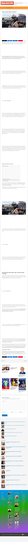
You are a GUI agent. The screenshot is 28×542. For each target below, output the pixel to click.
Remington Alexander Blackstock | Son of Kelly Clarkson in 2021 (22, 376)
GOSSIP (12, 13)
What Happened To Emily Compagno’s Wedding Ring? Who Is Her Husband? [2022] (13, 388)
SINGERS (23, 497)
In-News (15, 13)
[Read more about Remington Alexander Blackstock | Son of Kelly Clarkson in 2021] (22, 370)
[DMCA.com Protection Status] (24, 534)
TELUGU (23, 503)
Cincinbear (6, 244)
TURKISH (23, 502)
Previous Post (3, 360)
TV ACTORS (23, 501)
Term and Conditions (3, 499)
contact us (2, 496)
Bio (10, 13)
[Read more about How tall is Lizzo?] (5, 383)
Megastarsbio (7, 534)
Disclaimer (2, 497)
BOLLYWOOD (24, 496)
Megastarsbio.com (20, 2)
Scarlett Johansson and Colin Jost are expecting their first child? (5, 372)
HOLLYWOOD (24, 498)
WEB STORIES (23, 513)
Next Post (25, 360)
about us (2, 495)
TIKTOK (23, 504)
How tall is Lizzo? (4, 390)
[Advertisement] (14, 34)
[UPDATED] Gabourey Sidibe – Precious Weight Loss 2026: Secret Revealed (15, 425)
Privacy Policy (3, 498)
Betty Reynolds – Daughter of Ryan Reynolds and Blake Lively (14, 368)
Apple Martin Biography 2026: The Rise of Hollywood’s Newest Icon (13, 432)
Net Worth (23, 505)
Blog (22, 506)
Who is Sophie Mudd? (8, 100)
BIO (21, 493)
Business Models (23, 512)
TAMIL (23, 499)
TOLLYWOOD (24, 500)
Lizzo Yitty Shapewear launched (22, 391)
